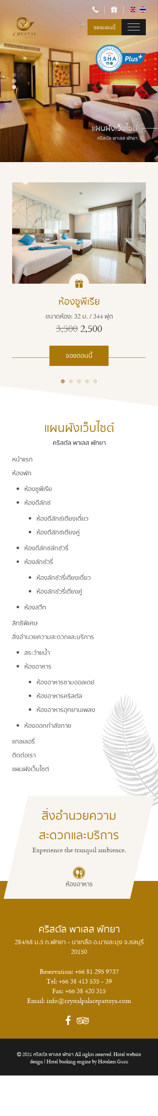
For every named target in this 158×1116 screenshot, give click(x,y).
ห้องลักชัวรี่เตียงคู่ (59, 591)
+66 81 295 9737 (97, 971)
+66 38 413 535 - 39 (85, 981)
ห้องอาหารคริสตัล (59, 696)
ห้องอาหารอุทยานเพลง (65, 709)
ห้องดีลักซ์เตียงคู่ (58, 532)
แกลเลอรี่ (23, 741)
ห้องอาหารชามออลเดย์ (65, 682)
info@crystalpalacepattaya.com (89, 1000)
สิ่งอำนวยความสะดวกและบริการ (53, 636)
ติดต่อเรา (24, 755)
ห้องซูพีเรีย (38, 489)
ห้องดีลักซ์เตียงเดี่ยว (62, 518)
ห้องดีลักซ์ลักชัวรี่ (46, 548)
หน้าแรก (22, 459)
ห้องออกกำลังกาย (47, 725)
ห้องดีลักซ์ (37, 502)
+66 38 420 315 (85, 991)
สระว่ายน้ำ (37, 652)
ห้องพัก (22, 473)
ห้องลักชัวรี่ (38, 562)
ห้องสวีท (35, 607)
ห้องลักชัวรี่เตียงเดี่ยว (63, 577)
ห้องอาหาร (37, 666)
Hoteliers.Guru (113, 1061)
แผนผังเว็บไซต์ (30, 769)
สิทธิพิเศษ (25, 623)
